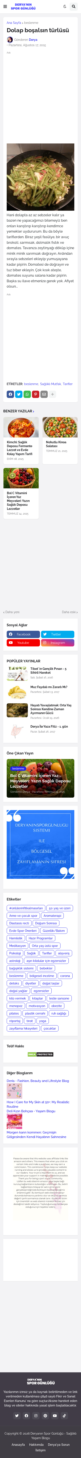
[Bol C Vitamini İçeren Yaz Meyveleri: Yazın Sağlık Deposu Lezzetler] (21, 478)
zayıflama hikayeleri (23, 1028)
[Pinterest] (35, 394)
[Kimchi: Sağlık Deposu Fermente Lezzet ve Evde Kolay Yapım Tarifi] (21, 427)
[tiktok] (64, 1415)
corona (65, 976)
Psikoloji (15, 953)
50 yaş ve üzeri (59, 908)
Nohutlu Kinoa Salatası (56, 444)
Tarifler (68, 384)
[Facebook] (10, 394)
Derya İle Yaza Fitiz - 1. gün (49, 726)
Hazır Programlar (41, 938)
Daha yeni (12, 612)
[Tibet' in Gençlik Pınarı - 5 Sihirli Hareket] (17, 674)
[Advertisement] (40, 97)
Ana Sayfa (14, 22)
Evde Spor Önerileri (23, 930)
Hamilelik (15, 938)
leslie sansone (59, 998)
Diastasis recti (19, 923)
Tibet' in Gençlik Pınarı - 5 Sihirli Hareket (48, 670)
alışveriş (64, 953)
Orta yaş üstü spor (45, 946)
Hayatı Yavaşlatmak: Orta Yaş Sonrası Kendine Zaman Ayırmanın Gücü (50, 709)
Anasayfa (18, 1444)
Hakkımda (36, 1444)
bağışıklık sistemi (21, 968)
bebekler (46, 968)
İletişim (40, 1450)
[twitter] (17, 1415)
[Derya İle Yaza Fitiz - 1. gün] (17, 732)
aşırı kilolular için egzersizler (46, 961)
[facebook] (26, 1415)
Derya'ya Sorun (59, 1444)
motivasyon (37, 1006)
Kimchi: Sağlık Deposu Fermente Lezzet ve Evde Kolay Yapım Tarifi (19, 448)
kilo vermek (17, 998)
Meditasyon (17, 946)
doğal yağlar (18, 991)
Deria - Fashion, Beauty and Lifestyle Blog (38, 1081)
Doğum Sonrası (46, 923)
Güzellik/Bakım (54, 930)
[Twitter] (18, 394)
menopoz (15, 1006)
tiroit (30, 1021)
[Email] (44, 394)
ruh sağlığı (58, 1013)
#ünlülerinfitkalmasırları (26, 908)
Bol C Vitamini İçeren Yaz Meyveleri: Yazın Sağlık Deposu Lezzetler (18, 500)
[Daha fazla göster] (52, 394)
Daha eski (69, 612)
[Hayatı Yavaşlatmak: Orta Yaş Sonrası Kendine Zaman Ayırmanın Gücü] (17, 710)
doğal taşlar (50, 983)
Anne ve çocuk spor (23, 915)
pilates (14, 1013)
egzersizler (41, 991)
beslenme (31, 22)
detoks (14, 983)
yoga (42, 1021)
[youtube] (55, 1415)
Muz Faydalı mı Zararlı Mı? (48, 687)
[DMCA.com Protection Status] (40, 1056)
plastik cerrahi (35, 1013)
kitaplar (37, 998)
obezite (56, 1006)
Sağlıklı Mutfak (50, 384)
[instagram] (36, 1415)
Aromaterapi (52, 915)
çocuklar (50, 1028)
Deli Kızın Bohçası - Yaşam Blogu (31, 1111)
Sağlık (31, 953)
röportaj (14, 1021)
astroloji (14, 961)
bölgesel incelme (42, 976)
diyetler (30, 983)
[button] (5, 6)
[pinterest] (45, 1415)
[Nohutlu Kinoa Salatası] (60, 427)
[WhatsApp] (27, 394)
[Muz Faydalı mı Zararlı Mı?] (17, 692)
